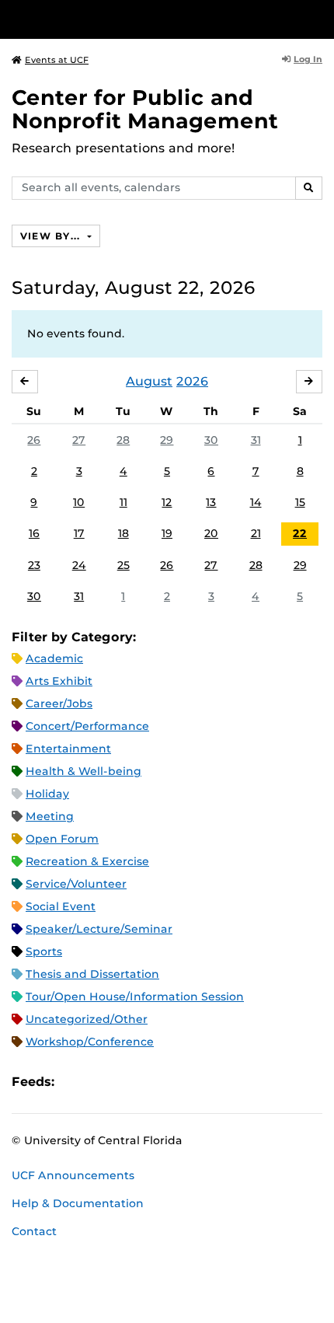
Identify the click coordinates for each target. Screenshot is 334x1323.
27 (78, 440)
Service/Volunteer (76, 884)
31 (256, 440)
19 (167, 533)
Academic (54, 658)
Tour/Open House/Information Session (135, 997)
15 (300, 502)
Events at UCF (57, 59)
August (149, 381)
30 (211, 440)
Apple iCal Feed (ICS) (74, 1081)
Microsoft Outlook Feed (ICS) (101, 1081)
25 (123, 565)
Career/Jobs (59, 703)
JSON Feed (180, 1081)
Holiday (47, 794)
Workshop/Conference (90, 1042)
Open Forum (62, 839)
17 (79, 533)
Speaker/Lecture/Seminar (99, 929)
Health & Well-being (83, 771)
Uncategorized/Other (87, 1019)
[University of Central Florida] (118, 19)
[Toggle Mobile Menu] (318, 18)
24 (79, 565)
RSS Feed (127, 1081)
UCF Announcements (73, 1175)
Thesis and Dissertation (92, 974)
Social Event (61, 906)
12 (167, 502)
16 (34, 533)
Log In (308, 59)
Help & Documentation (78, 1203)
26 (33, 440)
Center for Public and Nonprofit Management (145, 109)
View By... (52, 236)
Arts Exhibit (59, 681)
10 (79, 502)
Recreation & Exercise (87, 861)
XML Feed (154, 1081)
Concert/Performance (87, 726)
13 (211, 502)
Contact (34, 1231)
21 (256, 533)
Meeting (50, 816)
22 (300, 533)
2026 (192, 381)
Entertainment (68, 749)
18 (123, 533)
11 (123, 502)
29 (166, 440)
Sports (44, 951)
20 (211, 533)
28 (123, 440)
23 (34, 565)
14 (256, 502)
